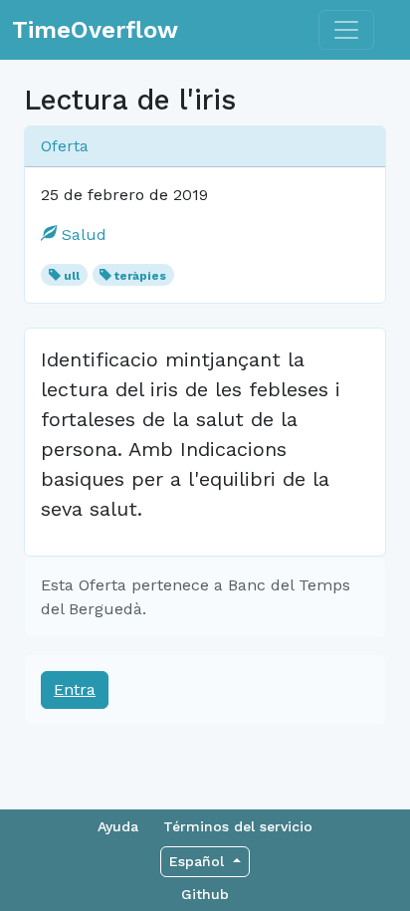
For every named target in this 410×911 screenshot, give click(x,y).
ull (72, 276)
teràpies (140, 276)
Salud (81, 234)
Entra (75, 689)
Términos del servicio (237, 826)
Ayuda (118, 826)
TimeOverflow (95, 30)
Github (205, 894)
